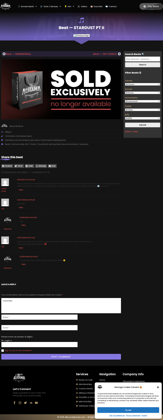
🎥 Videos (82, 6)
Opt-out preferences (117, 415)
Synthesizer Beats (24, 136)
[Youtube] (36, 402)
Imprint (144, 415)
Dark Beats (10, 140)
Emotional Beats (22, 140)
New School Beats (70, 144)
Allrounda (7, 229)
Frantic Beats (46, 140)
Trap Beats (83, 144)
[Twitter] (25, 402)
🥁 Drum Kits (96, 6)
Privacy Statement (133, 415)
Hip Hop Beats (55, 144)
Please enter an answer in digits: (17, 336)
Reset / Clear (131, 131)
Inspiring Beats (59, 140)
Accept (128, 410)
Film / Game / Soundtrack (36, 144)
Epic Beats (35, 140)
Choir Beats (10, 136)
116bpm (8, 132)
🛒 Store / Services (49, 6)
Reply (21, 190)
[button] (158, 387)
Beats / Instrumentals (14, 144)
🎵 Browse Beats (26, 6)
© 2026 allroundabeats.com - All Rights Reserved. (81, 417)
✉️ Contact (111, 6)
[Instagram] (19, 402)
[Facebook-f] (14, 402)
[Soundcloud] (30, 402)
